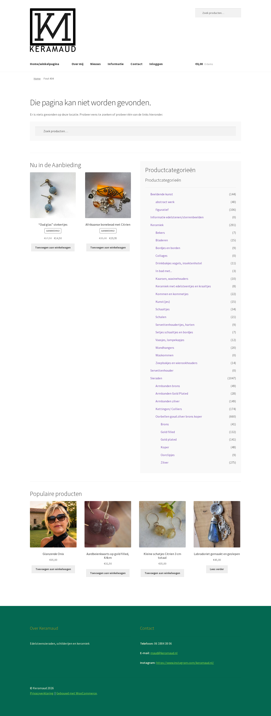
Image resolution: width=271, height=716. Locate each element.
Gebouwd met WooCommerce (76, 693)
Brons (165, 424)
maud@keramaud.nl (164, 653)
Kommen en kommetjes (172, 294)
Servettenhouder (161, 370)
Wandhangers (165, 348)
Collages (161, 256)
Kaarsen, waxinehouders (172, 279)
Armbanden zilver (168, 401)
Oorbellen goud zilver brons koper (179, 416)
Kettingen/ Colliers (169, 409)
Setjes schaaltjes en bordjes (174, 332)
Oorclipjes (168, 455)
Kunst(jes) (163, 302)
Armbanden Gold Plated (172, 393)
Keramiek (156, 225)
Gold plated (169, 439)
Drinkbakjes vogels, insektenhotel (179, 263)
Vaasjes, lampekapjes (170, 340)
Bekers (160, 233)
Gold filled (168, 432)
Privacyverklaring (42, 693)
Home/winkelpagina (44, 64)
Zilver (164, 462)
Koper (165, 447)
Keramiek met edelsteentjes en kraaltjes (183, 286)
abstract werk (165, 202)
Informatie (116, 64)
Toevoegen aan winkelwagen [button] (53, 247)
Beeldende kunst (161, 194)
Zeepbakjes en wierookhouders (176, 363)
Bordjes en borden (168, 248)
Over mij (77, 64)
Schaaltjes (163, 309)
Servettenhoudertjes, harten (175, 325)
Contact (136, 64)
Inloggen (156, 64)
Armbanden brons (168, 386)
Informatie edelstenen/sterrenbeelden (177, 217)
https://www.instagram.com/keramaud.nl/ (185, 663)
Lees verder (217, 569)
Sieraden (156, 378)
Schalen (161, 317)
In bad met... (164, 271)
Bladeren (162, 240)
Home (37, 78)
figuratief (162, 210)
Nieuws (95, 64)
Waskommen (164, 355)
